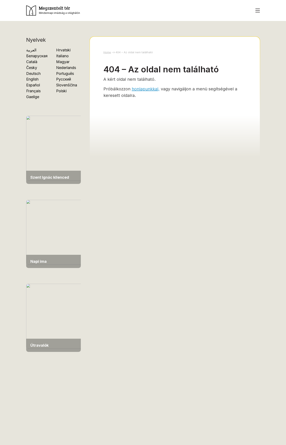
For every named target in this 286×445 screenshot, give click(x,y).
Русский (63, 79)
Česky (31, 67)
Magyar (63, 62)
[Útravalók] (55, 316)
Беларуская (37, 56)
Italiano (62, 56)
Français (33, 91)
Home (107, 52)
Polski (61, 91)
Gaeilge (32, 97)
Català (31, 62)
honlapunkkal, (146, 88)
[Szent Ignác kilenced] (55, 148)
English (32, 79)
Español (33, 85)
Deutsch (33, 73)
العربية (31, 50)
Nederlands (66, 67)
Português (65, 73)
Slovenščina (66, 85)
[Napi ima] (55, 232)
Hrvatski (63, 50)
